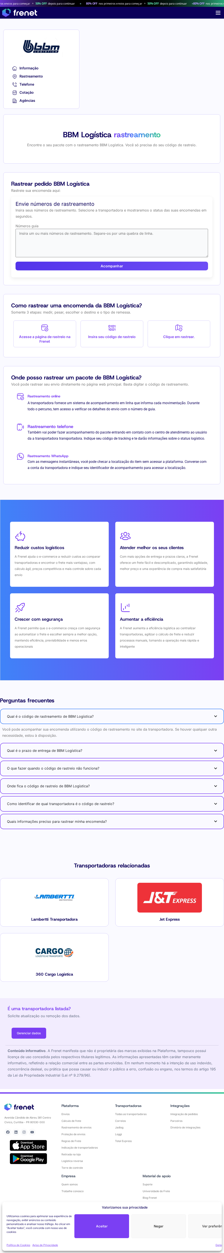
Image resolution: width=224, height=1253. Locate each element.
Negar (158, 1226)
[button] (218, 12)
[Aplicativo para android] (28, 1158)
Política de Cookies (18, 1245)
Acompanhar (112, 266)
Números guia (27, 226)
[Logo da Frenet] (19, 13)
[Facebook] (7, 1132)
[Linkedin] (15, 1132)
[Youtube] (32, 1132)
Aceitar (102, 1226)
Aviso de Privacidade (45, 1245)
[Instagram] (24, 1132)
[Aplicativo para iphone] (28, 1145)
